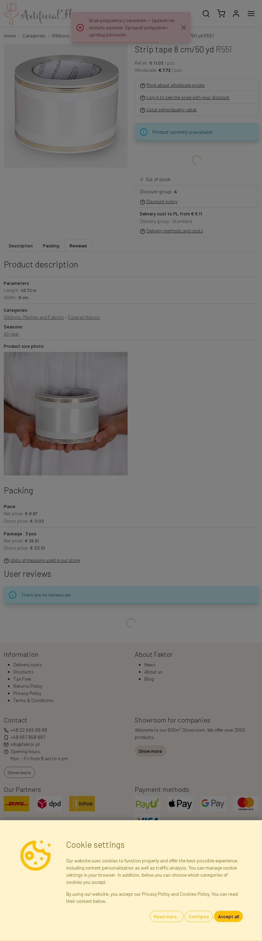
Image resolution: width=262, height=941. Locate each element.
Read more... (167, 916)
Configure (199, 916)
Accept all (228, 916)
